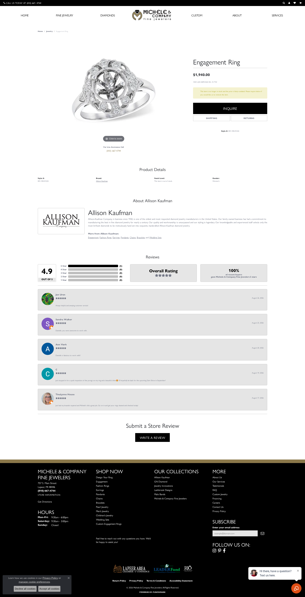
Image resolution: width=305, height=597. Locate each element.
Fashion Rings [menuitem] (102, 485)
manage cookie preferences (34, 581)
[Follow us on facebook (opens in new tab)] (224, 551)
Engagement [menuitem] (101, 481)
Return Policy (119, 580)
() (120, 266)
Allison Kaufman (102, 181)
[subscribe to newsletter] (262, 533)
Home (25, 15)
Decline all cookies (25, 588)
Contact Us (218, 507)
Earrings (116, 237)
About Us (217, 477)
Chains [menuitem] (99, 498)
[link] (22, 3)
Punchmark (159, 592)
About (237, 15)
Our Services (219, 481)
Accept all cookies (49, 588)
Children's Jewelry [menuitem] (104, 515)
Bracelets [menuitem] (100, 502)
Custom (196, 15)
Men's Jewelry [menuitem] (102, 511)
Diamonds (107, 15)
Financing (217, 498)
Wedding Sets (155, 237)
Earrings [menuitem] (100, 490)
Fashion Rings (106, 237)
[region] (114, 90)
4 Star (64, 269)
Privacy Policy (219, 511)
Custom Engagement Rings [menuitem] (108, 523)
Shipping (211, 118)
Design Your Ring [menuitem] (104, 477)
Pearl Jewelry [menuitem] (102, 507)
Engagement (93, 237)
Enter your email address (226, 527)
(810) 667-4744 (113, 150)
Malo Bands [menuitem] (159, 494)
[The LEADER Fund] (167, 568)
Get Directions (45, 501)
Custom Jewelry (220, 494)
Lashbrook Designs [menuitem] (163, 490)
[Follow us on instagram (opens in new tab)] (214, 551)
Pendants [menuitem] (100, 494)
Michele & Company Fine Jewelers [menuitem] (170, 498)
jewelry (49, 31)
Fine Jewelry (64, 15)
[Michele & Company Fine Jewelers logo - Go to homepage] (152, 15)
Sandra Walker (64, 319)
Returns (249, 118)
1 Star (64, 280)
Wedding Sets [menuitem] (102, 519)
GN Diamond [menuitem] (160, 481)
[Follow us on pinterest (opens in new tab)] (219, 551)
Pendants (125, 237)
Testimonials (218, 485)
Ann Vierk (61, 344)
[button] (284, 3)
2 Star (64, 276)
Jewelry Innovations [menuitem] (163, 485)
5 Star (64, 266)
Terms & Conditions (156, 580)
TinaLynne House (65, 394)
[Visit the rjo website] (188, 568)
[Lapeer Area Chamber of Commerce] (131, 568)
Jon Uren (60, 294)
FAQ (215, 490)
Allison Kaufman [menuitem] (162, 477)
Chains (133, 237)
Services (277, 15)
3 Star (64, 273)
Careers (216, 502)
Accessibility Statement (181, 580)
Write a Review (152, 437)
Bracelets (141, 237)
